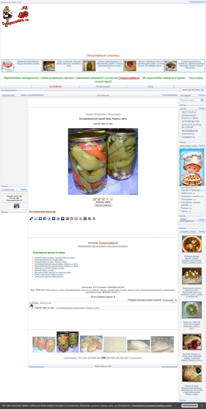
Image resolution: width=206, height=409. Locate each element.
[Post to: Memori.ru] (71, 218)
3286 (122, 358)
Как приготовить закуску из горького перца (53, 272)
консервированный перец (151, 290)
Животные (186, 193)
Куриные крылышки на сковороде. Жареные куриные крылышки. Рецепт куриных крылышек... (191, 64)
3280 (94, 358)
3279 (89, 358)
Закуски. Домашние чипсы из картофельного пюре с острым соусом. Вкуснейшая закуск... (150, 63)
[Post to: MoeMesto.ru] (76, 218)
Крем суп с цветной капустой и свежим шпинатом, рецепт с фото (191, 325)
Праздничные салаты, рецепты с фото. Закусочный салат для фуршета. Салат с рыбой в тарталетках (191, 292)
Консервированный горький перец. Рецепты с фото (56, 264)
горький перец (169, 290)
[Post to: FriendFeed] (58, 218)
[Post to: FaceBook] (44, 218)
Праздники (186, 199)
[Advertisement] (103, 40)
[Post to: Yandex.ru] (80, 218)
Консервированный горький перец (49, 260)
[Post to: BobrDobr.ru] (67, 218)
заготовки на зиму (93, 292)
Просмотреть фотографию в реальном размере (103, 246)
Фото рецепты (115, 114)
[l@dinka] (32, 308)
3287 (126, 358)
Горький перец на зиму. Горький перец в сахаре (55, 257)
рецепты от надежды (90, 290)
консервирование (73, 290)
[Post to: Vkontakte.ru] (94, 218)
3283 (108, 358)
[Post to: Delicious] (31, 218)
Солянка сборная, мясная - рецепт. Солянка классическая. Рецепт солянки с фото (192, 259)
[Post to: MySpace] (53, 218)
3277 (80, 358)
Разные (185, 208)
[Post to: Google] (49, 218)
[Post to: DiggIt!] (40, 218)
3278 (85, 358)
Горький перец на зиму (44, 270)
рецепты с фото (57, 290)
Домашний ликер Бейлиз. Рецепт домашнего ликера (28, 62)
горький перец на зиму (117, 290)
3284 (113, 358)
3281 (98, 358)
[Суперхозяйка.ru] (17, 7)
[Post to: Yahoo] (62, 218)
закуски (103, 290)
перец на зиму (134, 290)
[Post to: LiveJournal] (89, 218)
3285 (117, 358)
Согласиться (189, 406)
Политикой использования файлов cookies (152, 405)
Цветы (184, 211)
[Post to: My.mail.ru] (85, 218)
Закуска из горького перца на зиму (49, 268)
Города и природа (190, 190)
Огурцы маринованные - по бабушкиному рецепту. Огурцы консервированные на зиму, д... (110, 64)
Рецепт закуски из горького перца (49, 274)
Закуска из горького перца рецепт (49, 276)
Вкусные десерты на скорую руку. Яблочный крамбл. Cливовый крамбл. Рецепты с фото (191, 357)
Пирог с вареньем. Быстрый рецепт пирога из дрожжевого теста (69, 63)
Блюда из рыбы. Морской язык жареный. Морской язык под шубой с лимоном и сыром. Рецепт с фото (191, 390)
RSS (202, 89)
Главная (89, 114)
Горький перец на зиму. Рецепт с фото (51, 262)
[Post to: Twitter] (35, 218)
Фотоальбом (100, 114)
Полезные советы (190, 196)
